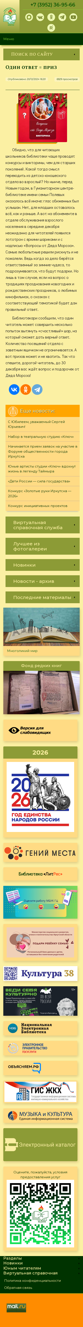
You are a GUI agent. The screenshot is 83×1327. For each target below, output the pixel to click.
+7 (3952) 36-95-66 (53, 5)
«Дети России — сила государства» (39, 481)
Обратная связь (18, 1288)
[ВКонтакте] (14, 389)
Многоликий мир (22, 651)
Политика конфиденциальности (32, 1280)
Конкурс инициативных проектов (38, 506)
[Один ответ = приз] (43, 117)
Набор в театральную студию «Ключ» (41, 437)
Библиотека (40, 874)
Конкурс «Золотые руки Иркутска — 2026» (39, 493)
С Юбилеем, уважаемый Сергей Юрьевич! (36, 424)
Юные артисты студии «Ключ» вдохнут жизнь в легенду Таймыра (42, 469)
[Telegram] (37, 389)
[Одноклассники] (25, 389)
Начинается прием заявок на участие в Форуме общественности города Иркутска (42, 451)
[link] (41, 54)
